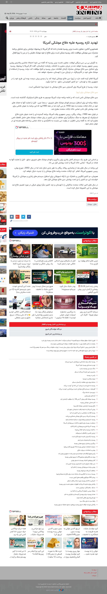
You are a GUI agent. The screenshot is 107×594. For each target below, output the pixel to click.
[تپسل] (16, 127)
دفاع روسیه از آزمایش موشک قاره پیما (84, 406)
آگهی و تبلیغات (69, 2)
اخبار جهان (86, 31)
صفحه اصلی (94, 31)
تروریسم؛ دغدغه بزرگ (88, 392)
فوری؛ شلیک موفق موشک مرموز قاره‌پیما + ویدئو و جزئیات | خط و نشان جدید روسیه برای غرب (68, 340)
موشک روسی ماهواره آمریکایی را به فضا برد (82, 491)
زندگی (37, 18)
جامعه (56, 18)
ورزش (12, 18)
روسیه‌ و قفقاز (76, 31)
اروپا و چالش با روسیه (89, 379)
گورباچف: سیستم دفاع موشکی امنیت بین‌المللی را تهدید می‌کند (77, 389)
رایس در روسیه (91, 375)
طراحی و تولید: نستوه (52, 590)
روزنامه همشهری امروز (95, 2)
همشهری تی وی (59, 2)
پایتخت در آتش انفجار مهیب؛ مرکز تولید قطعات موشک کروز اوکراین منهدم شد (72, 344)
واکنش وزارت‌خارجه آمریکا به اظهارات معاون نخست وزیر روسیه (77, 484)
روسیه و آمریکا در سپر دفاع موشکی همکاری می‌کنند (80, 416)
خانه (97, 18)
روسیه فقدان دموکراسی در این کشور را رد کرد (82, 413)
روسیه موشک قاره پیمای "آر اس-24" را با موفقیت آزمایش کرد (77, 399)
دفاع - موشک (92, 204)
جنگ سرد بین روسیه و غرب (87, 369)
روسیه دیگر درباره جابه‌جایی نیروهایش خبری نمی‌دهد (80, 362)
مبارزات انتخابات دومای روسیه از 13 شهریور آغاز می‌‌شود (79, 447)
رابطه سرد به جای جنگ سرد (87, 501)
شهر (49, 18)
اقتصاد (63, 18)
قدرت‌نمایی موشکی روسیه (87, 403)
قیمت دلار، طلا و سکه (90, 573)
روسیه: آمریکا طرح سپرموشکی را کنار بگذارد (82, 426)
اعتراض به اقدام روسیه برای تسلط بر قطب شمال (81, 481)
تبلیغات (94, 576)
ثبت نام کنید (34, 152)
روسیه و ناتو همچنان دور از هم (86, 440)
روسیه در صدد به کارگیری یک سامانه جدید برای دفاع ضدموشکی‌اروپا (75, 474)
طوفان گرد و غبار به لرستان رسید (83, 24)
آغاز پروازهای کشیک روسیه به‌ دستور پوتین (83, 460)
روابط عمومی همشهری (47, 2)
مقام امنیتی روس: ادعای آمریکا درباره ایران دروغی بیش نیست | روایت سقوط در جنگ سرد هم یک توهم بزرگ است (62, 347)
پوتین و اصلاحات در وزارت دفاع (86, 450)
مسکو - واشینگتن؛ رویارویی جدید (85, 488)
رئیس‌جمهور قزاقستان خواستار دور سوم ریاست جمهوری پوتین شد (76, 454)
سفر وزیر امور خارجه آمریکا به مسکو (85, 372)
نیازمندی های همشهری (82, 2)
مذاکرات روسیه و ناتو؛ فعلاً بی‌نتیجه (85, 430)
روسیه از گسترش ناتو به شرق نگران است (83, 437)
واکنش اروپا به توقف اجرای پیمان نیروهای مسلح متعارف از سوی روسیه (74, 505)
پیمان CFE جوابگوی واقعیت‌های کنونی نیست (82, 477)
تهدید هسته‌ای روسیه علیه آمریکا (85, 365)
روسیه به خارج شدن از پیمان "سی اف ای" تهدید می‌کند (79, 386)
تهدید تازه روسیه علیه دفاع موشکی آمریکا (70, 42)
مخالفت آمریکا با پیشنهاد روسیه (86, 471)
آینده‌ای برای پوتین (90, 396)
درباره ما (94, 570)
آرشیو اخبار (87, 18)
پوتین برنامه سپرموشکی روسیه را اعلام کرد (83, 467)
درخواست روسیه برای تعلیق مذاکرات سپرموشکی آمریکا (79, 423)
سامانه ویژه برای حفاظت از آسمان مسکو (83, 382)
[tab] (53, 324)
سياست (78, 18)
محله (43, 18)
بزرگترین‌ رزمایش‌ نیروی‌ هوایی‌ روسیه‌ (84, 443)
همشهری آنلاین (88, 10)
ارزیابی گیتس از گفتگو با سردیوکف (85, 433)
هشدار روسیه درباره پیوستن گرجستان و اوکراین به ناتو (79, 494)
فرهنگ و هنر (21, 18)
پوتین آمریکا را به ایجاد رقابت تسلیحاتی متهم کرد (81, 409)
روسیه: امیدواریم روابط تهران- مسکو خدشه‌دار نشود (80, 420)
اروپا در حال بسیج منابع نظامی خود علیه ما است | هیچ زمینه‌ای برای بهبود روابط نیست (70, 351)
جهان (70, 18)
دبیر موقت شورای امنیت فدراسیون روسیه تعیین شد (80, 464)
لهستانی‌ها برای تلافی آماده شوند (86, 498)
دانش (30, 18)
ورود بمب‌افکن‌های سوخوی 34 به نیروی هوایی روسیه (80, 457)
